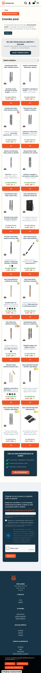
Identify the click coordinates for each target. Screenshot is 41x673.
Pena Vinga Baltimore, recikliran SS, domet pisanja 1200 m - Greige (11, 281)
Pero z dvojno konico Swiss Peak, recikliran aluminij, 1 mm (30, 238)
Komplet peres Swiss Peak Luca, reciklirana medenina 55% (30, 324)
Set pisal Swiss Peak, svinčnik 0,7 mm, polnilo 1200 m (30, 153)
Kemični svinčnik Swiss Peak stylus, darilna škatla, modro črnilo (30, 67)
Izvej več (18, 659)
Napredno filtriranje (11, 13)
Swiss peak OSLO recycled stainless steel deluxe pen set (11, 409)
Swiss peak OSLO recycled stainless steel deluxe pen (30, 366)
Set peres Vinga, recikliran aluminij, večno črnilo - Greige (11, 366)
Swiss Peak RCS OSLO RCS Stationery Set (30, 408)
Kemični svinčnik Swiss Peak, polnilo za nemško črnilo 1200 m (11, 153)
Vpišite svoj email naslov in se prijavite (19, 510)
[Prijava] (29, 3)
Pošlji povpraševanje (20, 472)
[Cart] (33, 3)
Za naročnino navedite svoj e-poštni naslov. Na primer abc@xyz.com (19, 517)
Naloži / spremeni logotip (20, 53)
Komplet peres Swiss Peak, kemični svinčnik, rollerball (11, 110)
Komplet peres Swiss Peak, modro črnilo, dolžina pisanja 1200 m (11, 195)
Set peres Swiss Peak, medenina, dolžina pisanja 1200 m (30, 110)
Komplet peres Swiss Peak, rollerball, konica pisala (11, 67)
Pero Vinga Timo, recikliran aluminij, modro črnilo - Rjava (11, 324)
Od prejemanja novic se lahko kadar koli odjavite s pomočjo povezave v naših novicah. (18, 525)
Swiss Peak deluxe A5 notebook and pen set (30, 195)
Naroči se (10, 556)
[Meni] (37, 3)
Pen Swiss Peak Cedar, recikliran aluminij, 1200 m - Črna (11, 238)
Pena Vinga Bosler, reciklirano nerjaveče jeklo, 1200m (30, 281)
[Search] (25, 3)
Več (11, 103)
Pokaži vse (8, 33)
